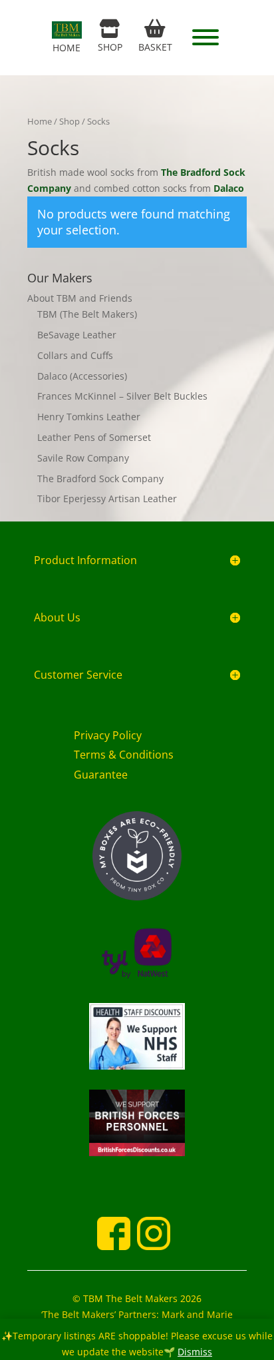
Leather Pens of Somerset (94, 437)
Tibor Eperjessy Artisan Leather (107, 498)
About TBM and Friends (79, 298)
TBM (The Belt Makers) (87, 314)
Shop (69, 121)
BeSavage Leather (76, 334)
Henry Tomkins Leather (88, 416)
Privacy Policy (108, 735)
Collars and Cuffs (75, 355)
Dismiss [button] (195, 1351)
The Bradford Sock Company (100, 478)
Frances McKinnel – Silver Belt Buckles (122, 396)
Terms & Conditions (124, 754)
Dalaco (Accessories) (82, 376)
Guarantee (101, 774)
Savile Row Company (83, 458)
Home (39, 121)
